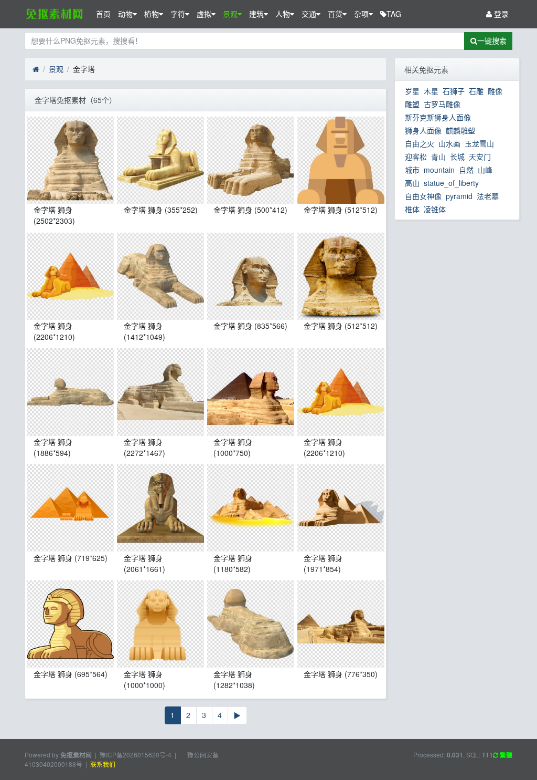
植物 (151, 13)
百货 (335, 13)
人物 (282, 13)
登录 (500, 13)
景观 (230, 13)
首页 (103, 13)
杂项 (361, 13)
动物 (125, 13)
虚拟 (204, 13)
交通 (309, 13)
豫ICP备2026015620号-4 (135, 754)
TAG (393, 13)
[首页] (36, 69)
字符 (177, 13)
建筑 (256, 13)
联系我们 (102, 764)
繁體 (505, 755)
